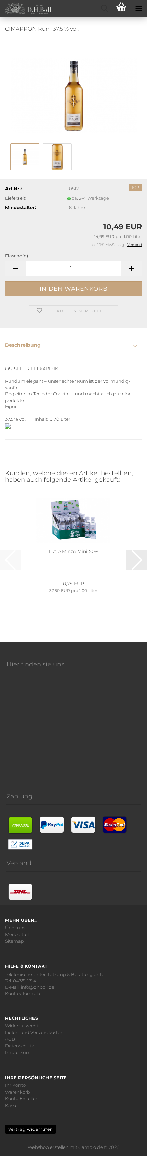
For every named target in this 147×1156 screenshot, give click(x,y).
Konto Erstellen (22, 1098)
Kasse (11, 1105)
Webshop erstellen (48, 1147)
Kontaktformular (23, 993)
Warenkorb (17, 1092)
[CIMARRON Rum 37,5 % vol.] (74, 89)
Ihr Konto (15, 1085)
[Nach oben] (133, 1145)
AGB (10, 1039)
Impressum (18, 1052)
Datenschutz (19, 1045)
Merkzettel (17, 934)
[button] (15, 268)
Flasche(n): (17, 255)
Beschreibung (23, 345)
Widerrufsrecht (21, 1026)
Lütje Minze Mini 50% (73, 551)
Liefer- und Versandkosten (34, 1032)
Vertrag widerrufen (30, 1129)
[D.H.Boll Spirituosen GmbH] (25, 8)
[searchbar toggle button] (104, 8)
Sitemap (14, 941)
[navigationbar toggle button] (138, 8)
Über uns (15, 927)
